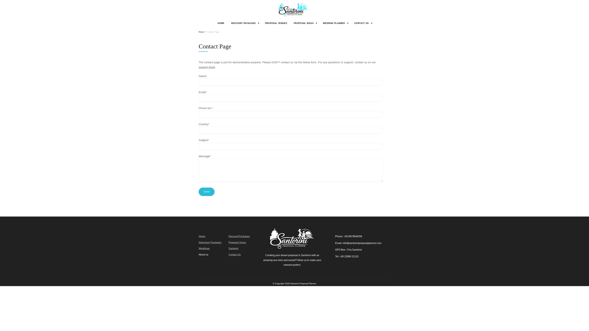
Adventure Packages (210, 242)
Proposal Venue (237, 242)
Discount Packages (243, 23)
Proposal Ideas (304, 23)
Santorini (233, 248)
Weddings (204, 248)
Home (221, 23)
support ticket (207, 67)
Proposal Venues (276, 23)
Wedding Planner (334, 23)
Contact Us (361, 23)
